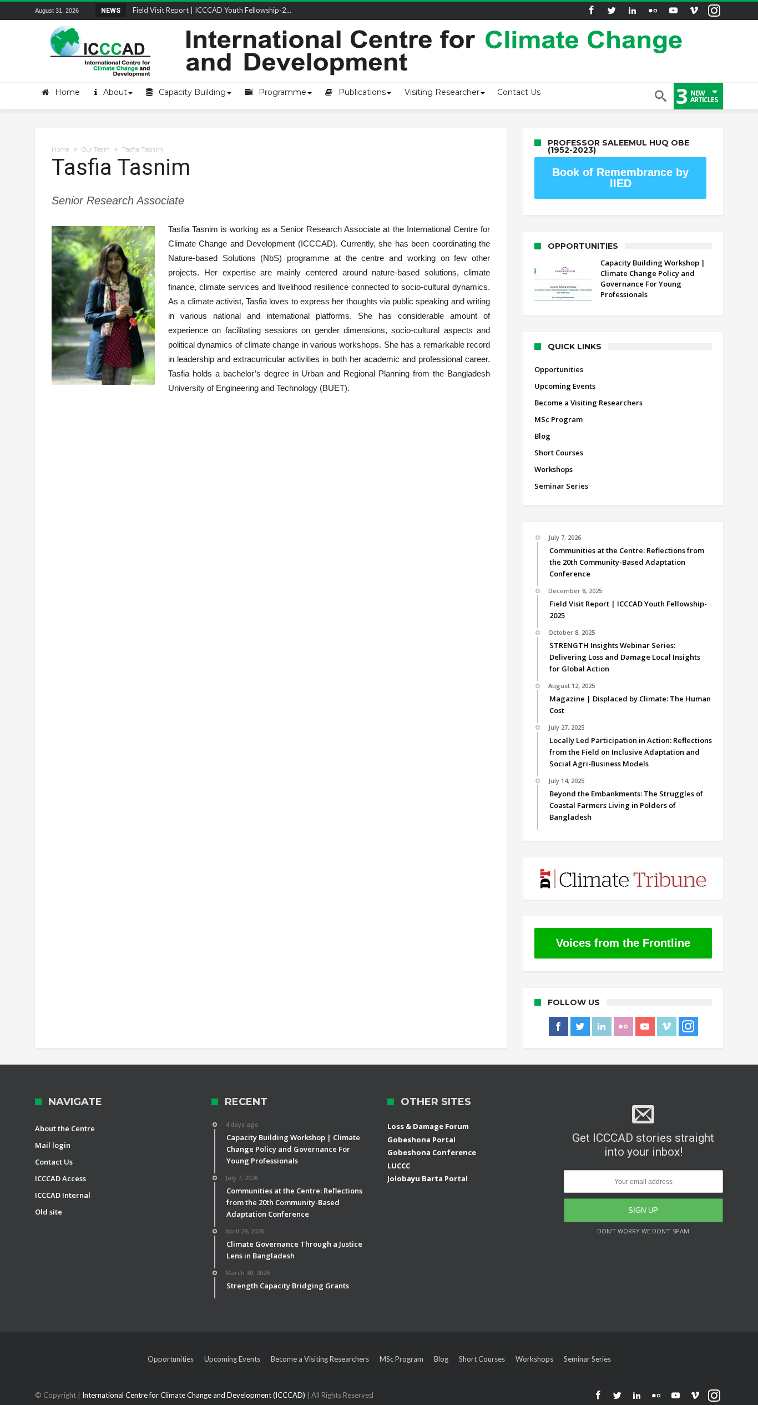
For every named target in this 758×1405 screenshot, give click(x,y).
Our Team (96, 149)
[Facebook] (591, 11)
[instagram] (714, 11)
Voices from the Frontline (623, 943)
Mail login (52, 1145)
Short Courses (558, 453)
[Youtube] (673, 11)
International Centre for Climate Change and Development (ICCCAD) (194, 1395)
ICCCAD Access (60, 1178)
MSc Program (558, 419)
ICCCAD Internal (62, 1195)
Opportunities (558, 369)
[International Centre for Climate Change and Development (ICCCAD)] (368, 23)
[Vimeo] (694, 11)
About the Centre (65, 1128)
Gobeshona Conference (431, 1152)
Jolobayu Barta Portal (427, 1178)
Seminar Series (561, 486)
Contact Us (54, 1162)
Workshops (553, 469)
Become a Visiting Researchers (588, 403)
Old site (48, 1212)
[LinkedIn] (632, 11)
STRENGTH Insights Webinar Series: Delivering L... (211, 10)
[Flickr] (652, 11)
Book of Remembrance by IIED (620, 178)
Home (60, 149)
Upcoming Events (564, 386)
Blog (542, 436)
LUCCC (398, 1166)
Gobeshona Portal (421, 1140)
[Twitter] (611, 11)
